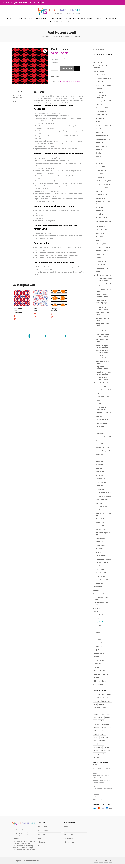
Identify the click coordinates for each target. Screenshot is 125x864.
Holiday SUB (100, 489)
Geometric (97, 724)
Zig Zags (96, 757)
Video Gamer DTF (102, 268)
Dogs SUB (99, 440)
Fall (95, 717)
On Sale (95, 611)
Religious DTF (100, 226)
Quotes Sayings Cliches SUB (104, 534)
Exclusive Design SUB (103, 451)
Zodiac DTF (99, 272)
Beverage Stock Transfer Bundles (102, 296)
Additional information (18, 97)
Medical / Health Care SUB (103, 514)
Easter (108, 714)
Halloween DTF (101, 170)
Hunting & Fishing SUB (103, 496)
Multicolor (96, 731)
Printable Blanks (98, 653)
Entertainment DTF (102, 136)
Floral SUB (99, 465)
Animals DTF (100, 82)
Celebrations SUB (102, 420)
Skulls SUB (99, 549)
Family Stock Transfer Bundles (103, 325)
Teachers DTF (100, 254)
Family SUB (99, 454)
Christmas (104, 711)
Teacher (106, 747)
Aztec (104, 701)
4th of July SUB (101, 386)
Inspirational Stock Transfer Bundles (102, 335)
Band (95, 704)
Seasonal (99, 646)
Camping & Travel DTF (103, 101)
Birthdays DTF (102, 111)
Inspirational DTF (102, 188)
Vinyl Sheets (64, 36)
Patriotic (96, 737)
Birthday (101, 704)
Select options (28, 336)
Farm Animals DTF (102, 146)
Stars (95, 744)
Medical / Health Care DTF (103, 203)
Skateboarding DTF (104, 247)
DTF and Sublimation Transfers (100, 67)
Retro (107, 737)
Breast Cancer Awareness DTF (101, 96)
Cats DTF (99, 104)
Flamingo (100, 717)
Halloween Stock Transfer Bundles (102, 330)
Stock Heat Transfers (57, 22)
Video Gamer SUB (102, 580)
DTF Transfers (99, 71)
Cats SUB (99, 416)
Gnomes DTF (100, 167)
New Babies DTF (102, 115)
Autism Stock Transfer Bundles (103, 290)
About (66, 827)
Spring (95, 741)
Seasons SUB (100, 545)
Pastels (103, 734)
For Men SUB (100, 472)
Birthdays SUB (102, 423)
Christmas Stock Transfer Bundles (102, 308)
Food (95, 721)
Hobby (98, 636)
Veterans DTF (100, 265)
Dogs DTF (99, 129)
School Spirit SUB (101, 542)
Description (17, 91)
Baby (109, 701)
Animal (98, 629)
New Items (96, 608)
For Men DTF (100, 160)
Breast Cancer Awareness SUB (101, 408)
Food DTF (99, 156)
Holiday (98, 639)
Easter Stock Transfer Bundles (103, 314)
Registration (42, 834)
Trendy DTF (100, 258)
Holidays (97, 667)
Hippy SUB (99, 486)
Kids (109, 727)
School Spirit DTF (101, 230)
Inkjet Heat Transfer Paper (101, 598)
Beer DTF (99, 88)
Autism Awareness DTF (104, 85)
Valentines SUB (101, 573)
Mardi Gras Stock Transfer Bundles (102, 346)
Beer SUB (99, 400)
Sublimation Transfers (102, 383)
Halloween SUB (101, 482)
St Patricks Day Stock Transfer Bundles (103, 373)
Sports (98, 650)
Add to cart (67, 68)
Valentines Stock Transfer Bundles (102, 378)
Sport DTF (99, 240)
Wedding (96, 754)
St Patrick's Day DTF (104, 181)
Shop (49, 36)
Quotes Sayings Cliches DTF (104, 222)
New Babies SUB (102, 427)
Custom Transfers (56, 18)
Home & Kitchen (99, 671)
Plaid (102, 737)
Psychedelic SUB (101, 529)
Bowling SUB (101, 555)
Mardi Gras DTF (101, 198)
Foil (66, 18)
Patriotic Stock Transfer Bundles (102, 357)
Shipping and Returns (71, 834)
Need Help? (90, 3)
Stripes (101, 744)
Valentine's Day (105, 750)
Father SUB (99, 461)
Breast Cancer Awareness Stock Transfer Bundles (102, 302)
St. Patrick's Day (104, 741)
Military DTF (100, 207)
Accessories (110, 18)
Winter (103, 754)
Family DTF (99, 143)
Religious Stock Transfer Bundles (102, 368)
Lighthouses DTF (101, 195)
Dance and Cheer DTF (103, 125)
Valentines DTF (101, 261)
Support (71, 22)
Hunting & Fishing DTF (103, 184)
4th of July (97, 694)
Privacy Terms (69, 842)
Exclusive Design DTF (103, 139)
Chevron (96, 711)
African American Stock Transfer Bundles (104, 280)
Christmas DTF (101, 118)
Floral (98, 632)
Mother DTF (100, 211)
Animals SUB (100, 393)
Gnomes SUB (100, 479)
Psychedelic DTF (101, 218)
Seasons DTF (100, 233)
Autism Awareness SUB (104, 397)
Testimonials (68, 838)
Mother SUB (100, 522)
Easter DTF (99, 132)
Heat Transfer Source (33, 861)
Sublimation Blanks (99, 681)
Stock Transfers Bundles (103, 275)
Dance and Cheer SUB (103, 437)
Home (44, 36)
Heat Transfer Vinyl (25, 18)
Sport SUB (99, 552)
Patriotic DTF (100, 214)
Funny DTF (99, 163)
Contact (67, 831)
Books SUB (99, 404)
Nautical (96, 734)
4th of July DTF (101, 75)
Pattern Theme (101, 643)
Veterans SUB (100, 576)
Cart (120, 3)
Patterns (99, 18)
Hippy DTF (99, 174)
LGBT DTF (99, 191)
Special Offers (11, 18)
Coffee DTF (100, 122)
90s (103, 694)
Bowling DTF (101, 244)
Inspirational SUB (102, 500)
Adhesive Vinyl (41, 18)
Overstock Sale (98, 615)
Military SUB (100, 519)
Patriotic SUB (100, 526)
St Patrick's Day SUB (104, 493)
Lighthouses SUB (101, 506)
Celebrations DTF (102, 108)
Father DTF (99, 150)
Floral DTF (99, 153)
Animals (97, 678)
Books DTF (99, 92)
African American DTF (103, 78)
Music (103, 731)
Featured (96, 590)
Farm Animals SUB (102, 458)
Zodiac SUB (100, 583)
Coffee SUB (100, 433)
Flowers (107, 717)
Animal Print (97, 698)
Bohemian (97, 707)
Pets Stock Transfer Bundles (103, 362)
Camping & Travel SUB (104, 413)
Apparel (97, 657)
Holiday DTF (100, 177)
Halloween (97, 727)
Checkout (113, 3)
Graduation (105, 724)
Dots (102, 714)
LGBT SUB (99, 503)
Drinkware (97, 664)
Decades (96, 714)
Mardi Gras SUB (101, 510)
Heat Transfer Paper (76, 18)
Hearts (104, 727)
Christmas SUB (101, 430)
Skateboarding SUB (104, 559)
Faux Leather (97, 587)
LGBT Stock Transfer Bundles (103, 341)
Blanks (90, 18)
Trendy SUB (100, 569)
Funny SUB (99, 475)
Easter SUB (99, 444)
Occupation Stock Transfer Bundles (102, 352)
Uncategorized (98, 685)
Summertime (98, 747)
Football (101, 721)
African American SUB (103, 390)
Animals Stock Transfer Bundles (104, 285)
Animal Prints (107, 698)
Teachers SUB (100, 566)
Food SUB (99, 468)
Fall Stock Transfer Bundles (102, 319)
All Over (62, 81)
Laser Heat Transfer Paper (101, 604)
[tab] (21, 91)
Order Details (43, 831)
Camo (104, 707)
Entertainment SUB (102, 447)
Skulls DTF (99, 237)
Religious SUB (100, 538)
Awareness (97, 701)
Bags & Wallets (99, 660)
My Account (102, 3)
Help (77, 68)
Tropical (96, 750)
